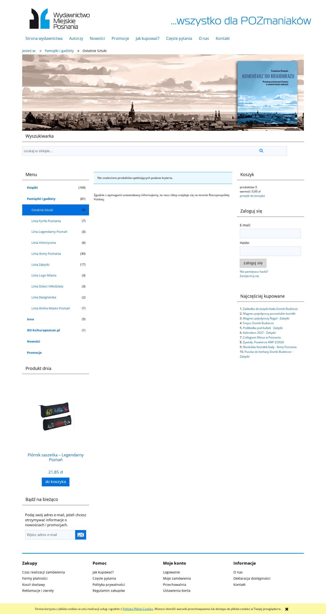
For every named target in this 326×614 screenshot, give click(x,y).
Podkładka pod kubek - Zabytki (263, 328)
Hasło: (245, 242)
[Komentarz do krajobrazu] (163, 92)
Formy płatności (34, 578)
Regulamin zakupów (109, 590)
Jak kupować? (103, 572)
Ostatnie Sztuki (42, 210)
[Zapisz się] (80, 535)
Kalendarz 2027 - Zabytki (259, 333)
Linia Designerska (44, 297)
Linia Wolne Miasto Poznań (51, 308)
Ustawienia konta (176, 590)
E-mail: (245, 225)
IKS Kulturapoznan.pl (43, 330)
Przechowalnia (174, 584)
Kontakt (239, 584)
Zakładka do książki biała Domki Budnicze (270, 309)
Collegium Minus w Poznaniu (262, 337)
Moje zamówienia (177, 578)
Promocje (34, 352)
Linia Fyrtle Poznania (46, 221)
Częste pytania (104, 578)
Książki (32, 187)
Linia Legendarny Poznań (49, 231)
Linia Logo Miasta (44, 275)
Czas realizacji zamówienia (43, 572)
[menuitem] (44, 38)
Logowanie (171, 572)
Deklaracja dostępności (251, 578)
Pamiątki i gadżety (41, 199)
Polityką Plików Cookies (138, 609)
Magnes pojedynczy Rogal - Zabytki (266, 318)
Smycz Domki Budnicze (258, 323)
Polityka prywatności (109, 584)
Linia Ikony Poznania (46, 253)
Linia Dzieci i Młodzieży (47, 286)
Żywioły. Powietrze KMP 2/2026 (263, 342)
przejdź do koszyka (252, 196)
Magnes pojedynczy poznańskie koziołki (269, 314)
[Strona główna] (58, 16)
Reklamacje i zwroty (38, 590)
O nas (238, 572)
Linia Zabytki (40, 264)
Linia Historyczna (44, 242)
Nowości (33, 341)
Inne (30, 319)
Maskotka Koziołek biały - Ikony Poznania (270, 347)
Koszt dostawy (33, 584)
